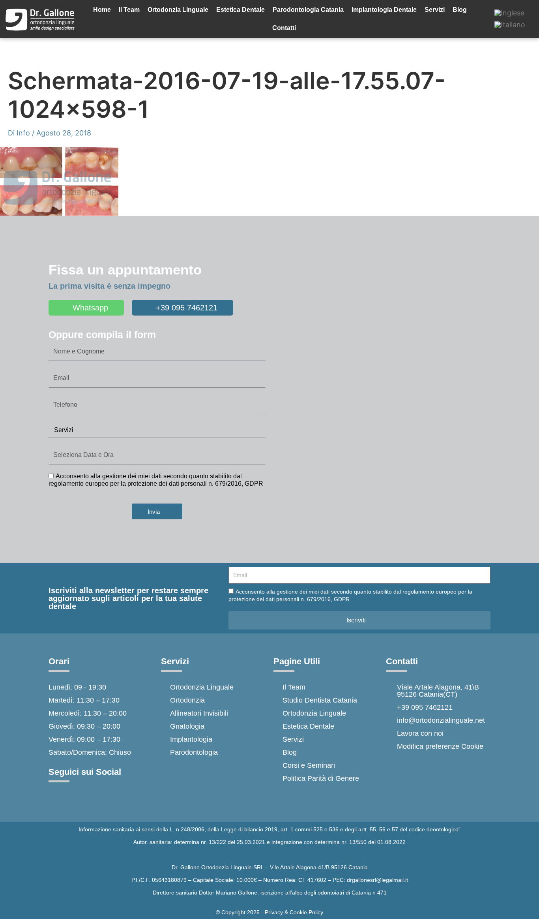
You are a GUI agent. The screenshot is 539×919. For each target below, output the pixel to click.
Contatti (284, 27)
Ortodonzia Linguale (178, 9)
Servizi (435, 9)
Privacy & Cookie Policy (294, 912)
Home (102, 9)
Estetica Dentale (240, 9)
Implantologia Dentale (384, 9)
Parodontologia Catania (308, 9)
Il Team (129, 9)
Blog (460, 9)
